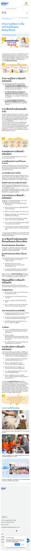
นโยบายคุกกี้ (22, 547)
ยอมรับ (17, 544)
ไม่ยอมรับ (22, 544)
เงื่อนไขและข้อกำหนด (17, 547)
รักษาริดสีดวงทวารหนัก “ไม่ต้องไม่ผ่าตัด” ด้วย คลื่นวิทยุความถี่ (15, 432)
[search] (4, 8)
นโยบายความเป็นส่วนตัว (10, 547)
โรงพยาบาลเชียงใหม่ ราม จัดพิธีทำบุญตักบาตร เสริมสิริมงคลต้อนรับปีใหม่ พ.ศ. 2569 (15, 456)
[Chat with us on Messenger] (27, 540)
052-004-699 (5, 524)
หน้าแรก (3, 18)
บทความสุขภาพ (13, 18)
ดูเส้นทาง (4, 517)
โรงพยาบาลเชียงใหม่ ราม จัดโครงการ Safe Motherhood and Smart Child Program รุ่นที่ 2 (16, 480)
